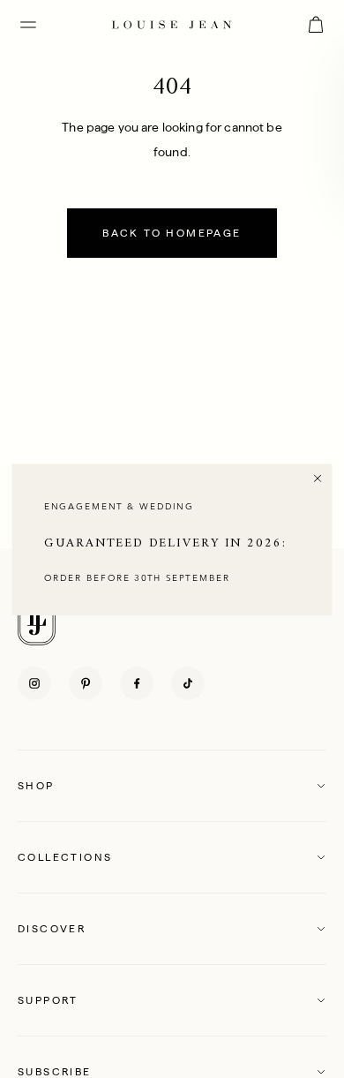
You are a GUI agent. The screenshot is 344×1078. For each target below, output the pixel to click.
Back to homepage (171, 233)
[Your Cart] (315, 25)
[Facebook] (136, 683)
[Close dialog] (317, 478)
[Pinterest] (85, 683)
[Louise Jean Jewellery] (171, 24)
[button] (172, 785)
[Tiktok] (188, 683)
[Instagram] (34, 683)
